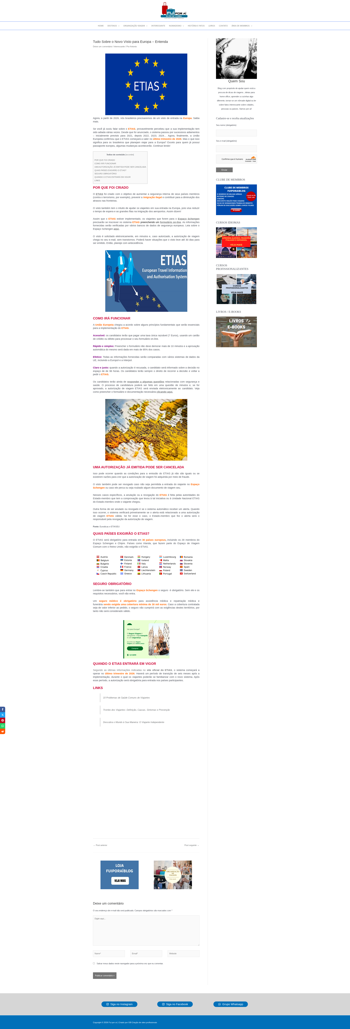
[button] (118, 26)
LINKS (97, 180)
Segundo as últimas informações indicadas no (120, 670)
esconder (129, 155)
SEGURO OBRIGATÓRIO (105, 174)
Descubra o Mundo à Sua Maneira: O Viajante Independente (133, 722)
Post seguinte (191, 845)
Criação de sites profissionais (144, 1022)
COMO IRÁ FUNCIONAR (105, 163)
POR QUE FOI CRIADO (104, 160)
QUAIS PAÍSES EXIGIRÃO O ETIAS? (110, 170)
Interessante (119, 46)
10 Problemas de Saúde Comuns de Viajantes (126, 697)
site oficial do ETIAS (159, 670)
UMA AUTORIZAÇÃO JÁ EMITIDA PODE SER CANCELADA (120, 167)
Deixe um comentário (102, 46)
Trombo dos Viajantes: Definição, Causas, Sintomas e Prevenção (136, 710)
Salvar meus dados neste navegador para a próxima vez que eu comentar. (130, 963)
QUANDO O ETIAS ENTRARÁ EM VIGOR (112, 177)
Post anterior (100, 845)
